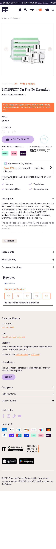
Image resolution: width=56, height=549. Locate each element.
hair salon (35, 354)
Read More (9, 241)
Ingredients (8, 252)
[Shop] (53, 9)
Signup (8, 377)
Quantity (6, 128)
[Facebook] (3, 416)
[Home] (4, 449)
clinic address (21, 354)
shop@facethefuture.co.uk (13, 337)
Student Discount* (41, 3)
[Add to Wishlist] (44, 139)
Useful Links (9, 400)
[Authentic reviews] (9, 283)
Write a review (27, 83)
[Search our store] (25, 9)
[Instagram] (8, 416)
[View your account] (20, 9)
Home (4, 18)
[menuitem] (3, 416)
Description (7, 198)
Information (9, 394)
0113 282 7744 (8, 327)
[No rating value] (8, 83)
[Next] (50, 49)
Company (7, 387)
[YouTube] (19, 416)
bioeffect (15, 18)
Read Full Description (13, 95)
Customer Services (11, 267)
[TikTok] (14, 416)
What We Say (9, 259)
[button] (8, 296)
